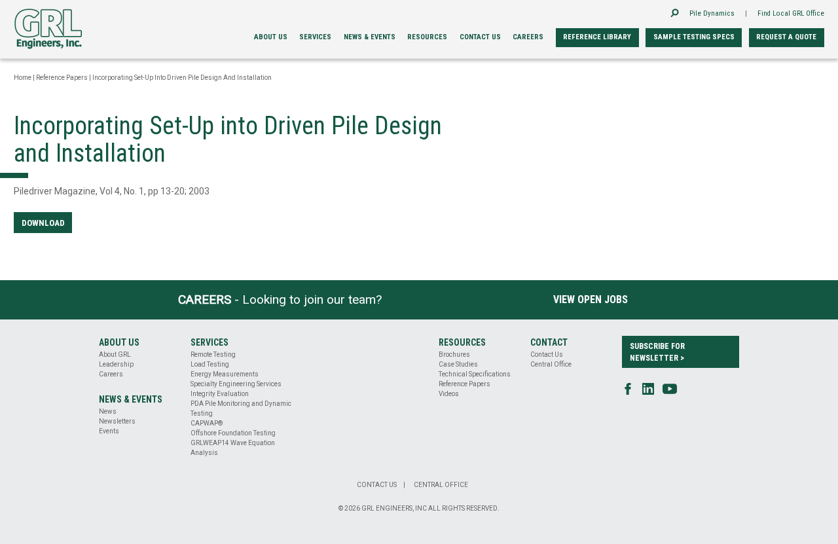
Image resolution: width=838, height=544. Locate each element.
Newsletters (117, 421)
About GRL (115, 354)
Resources (427, 37)
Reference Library (597, 37)
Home (22, 77)
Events (109, 431)
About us (270, 37)
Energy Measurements (225, 374)
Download (43, 223)
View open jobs (590, 299)
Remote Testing (213, 354)
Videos (449, 393)
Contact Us (546, 354)
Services (315, 37)
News (108, 411)
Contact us (480, 37)
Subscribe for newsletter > (657, 352)
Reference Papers (62, 77)
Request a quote (786, 37)
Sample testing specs (694, 37)
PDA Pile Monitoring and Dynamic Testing (241, 408)
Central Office (551, 364)
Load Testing (210, 364)
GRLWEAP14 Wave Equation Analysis (233, 447)
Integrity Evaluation (220, 393)
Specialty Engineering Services (236, 384)
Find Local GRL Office (790, 13)
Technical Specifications (475, 374)
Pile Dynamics (712, 13)
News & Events (369, 37)
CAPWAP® (207, 423)
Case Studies (458, 364)
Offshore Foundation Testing (233, 433)
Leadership (116, 364)
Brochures (454, 354)
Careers (528, 37)
